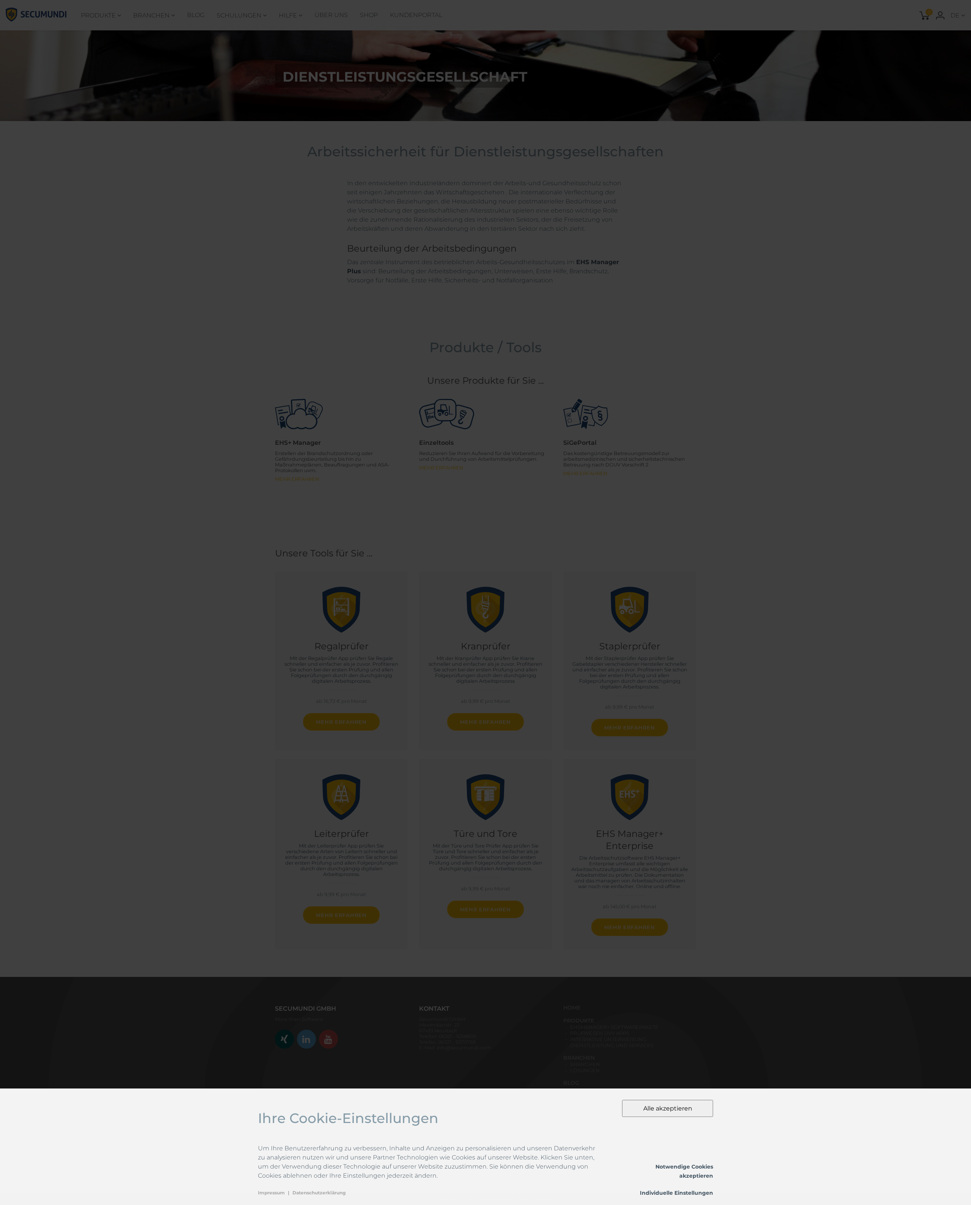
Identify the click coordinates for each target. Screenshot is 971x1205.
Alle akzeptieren (667, 1108)
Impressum (271, 1193)
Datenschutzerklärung (319, 1193)
